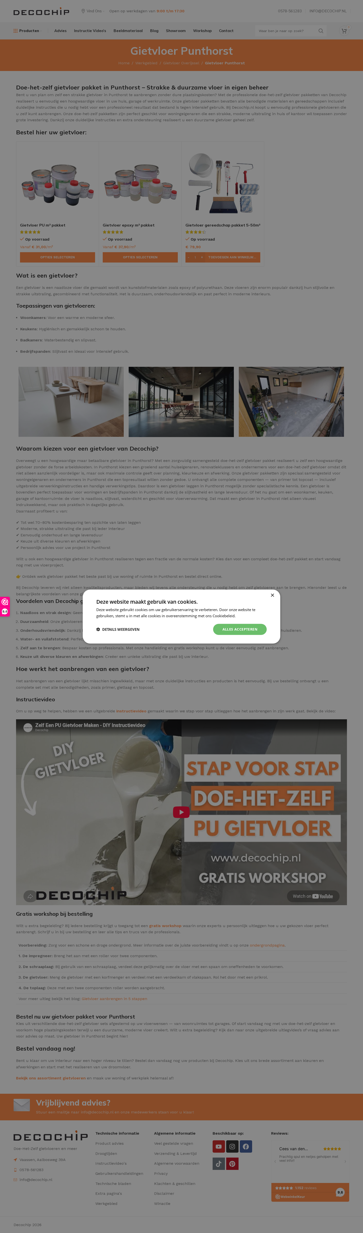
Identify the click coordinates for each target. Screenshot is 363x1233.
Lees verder (246, 615)
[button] (118, 629)
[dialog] (181, 617)
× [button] (272, 595)
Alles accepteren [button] (239, 629)
